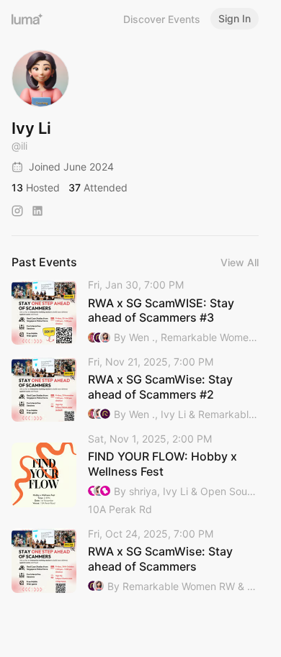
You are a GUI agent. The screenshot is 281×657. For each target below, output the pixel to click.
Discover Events (161, 19)
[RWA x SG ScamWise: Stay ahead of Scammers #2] (135, 388)
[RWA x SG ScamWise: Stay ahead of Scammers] (135, 560)
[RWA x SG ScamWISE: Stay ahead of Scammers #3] (135, 311)
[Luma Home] (27, 19)
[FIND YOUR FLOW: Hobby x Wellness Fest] (135, 474)
